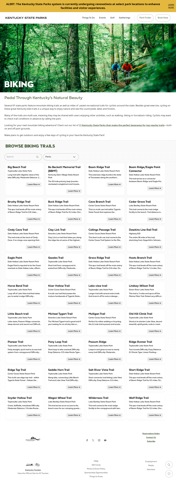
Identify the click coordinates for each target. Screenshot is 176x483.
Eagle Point (15, 258)
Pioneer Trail (15, 342)
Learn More (171, 6)
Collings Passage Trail (102, 230)
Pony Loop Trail (57, 342)
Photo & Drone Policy (96, 469)
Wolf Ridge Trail (139, 398)
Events (102, 18)
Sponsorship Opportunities (96, 473)
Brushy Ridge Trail (19, 202)
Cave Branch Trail (100, 202)
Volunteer (151, 470)
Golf (112, 18)
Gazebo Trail (56, 258)
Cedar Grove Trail (140, 202)
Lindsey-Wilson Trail (141, 286)
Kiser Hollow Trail (59, 286)
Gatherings (124, 18)
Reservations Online (151, 434)
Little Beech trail (18, 314)
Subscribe (151, 441)
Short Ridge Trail (139, 370)
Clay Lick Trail (56, 230)
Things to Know (96, 477)
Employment (151, 462)
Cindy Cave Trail (18, 230)
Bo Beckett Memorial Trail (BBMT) (64, 169)
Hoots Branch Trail (140, 258)
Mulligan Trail (97, 314)
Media (151, 466)
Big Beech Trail (17, 167)
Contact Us (151, 438)
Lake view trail (98, 286)
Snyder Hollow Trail (20, 398)
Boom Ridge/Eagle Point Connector (144, 169)
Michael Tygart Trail (60, 314)
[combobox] (58, 156)
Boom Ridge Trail (99, 167)
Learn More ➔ (34, 185)
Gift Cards (96, 465)
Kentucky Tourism (33, 470)
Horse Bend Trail (18, 286)
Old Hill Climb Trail (140, 314)
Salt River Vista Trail (101, 370)
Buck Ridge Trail (58, 202)
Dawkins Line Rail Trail (143, 230)
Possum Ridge (97, 342)
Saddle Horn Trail (59, 370)
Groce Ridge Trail (99, 258)
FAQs (96, 461)
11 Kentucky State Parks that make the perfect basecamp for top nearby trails (121, 125)
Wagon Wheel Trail (60, 398)
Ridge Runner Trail (140, 342)
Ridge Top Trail (17, 370)
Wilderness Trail (98, 398)
